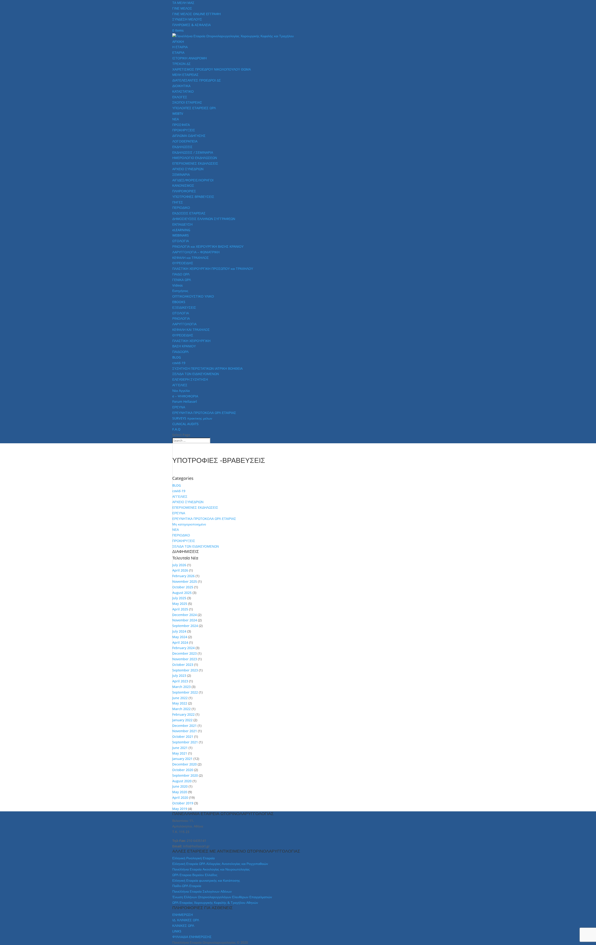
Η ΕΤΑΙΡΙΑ (180, 47)
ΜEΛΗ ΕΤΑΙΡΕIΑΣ (185, 74)
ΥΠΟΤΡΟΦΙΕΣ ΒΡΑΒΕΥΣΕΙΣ (193, 196)
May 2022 (179, 703)
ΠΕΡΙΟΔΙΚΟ (181, 207)
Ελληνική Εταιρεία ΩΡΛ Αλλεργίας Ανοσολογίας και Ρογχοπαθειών (220, 863)
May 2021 (179, 753)
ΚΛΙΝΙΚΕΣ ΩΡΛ (183, 925)
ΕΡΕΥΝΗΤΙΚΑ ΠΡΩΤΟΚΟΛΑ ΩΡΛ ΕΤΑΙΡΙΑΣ (204, 412)
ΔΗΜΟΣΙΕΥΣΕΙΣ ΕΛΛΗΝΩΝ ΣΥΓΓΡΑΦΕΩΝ (203, 219)
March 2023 (181, 686)
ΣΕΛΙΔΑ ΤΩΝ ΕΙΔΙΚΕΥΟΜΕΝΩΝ (195, 374)
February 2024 (183, 648)
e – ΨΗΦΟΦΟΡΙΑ (185, 396)
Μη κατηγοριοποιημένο (189, 524)
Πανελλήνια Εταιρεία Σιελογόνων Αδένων (202, 891)
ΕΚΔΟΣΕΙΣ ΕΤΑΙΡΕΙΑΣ (189, 213)
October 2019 (182, 803)
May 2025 (179, 603)
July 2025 (179, 598)
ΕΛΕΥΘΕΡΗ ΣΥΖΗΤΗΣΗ (190, 379)
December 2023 (184, 653)
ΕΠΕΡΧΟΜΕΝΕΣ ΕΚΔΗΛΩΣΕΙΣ (195, 163)
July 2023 (179, 675)
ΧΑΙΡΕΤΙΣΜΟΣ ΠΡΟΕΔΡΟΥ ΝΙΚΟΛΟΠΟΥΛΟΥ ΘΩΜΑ (211, 69)
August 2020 (182, 781)
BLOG (176, 357)
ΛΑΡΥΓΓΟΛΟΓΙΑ (184, 324)
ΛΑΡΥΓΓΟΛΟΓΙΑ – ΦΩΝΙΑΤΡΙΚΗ (196, 252)
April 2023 (180, 681)
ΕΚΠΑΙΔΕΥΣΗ (182, 224)
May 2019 (179, 808)
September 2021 (185, 742)
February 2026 (183, 576)
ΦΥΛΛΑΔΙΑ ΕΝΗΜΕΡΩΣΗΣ (192, 937)
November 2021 (184, 731)
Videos (177, 285)
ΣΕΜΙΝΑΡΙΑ (181, 174)
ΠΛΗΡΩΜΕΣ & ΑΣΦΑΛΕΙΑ (191, 25)
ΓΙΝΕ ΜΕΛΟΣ (182, 8)
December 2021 (184, 725)
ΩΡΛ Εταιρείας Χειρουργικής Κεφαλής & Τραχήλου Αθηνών (215, 902)
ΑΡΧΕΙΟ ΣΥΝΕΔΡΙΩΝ (187, 169)
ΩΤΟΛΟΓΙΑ (180, 241)
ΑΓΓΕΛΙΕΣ (179, 385)
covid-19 (178, 363)
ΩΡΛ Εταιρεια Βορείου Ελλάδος (194, 875)
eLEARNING (181, 230)
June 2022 (180, 698)
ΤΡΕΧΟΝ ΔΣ (181, 63)
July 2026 (179, 565)
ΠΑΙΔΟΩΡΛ (180, 351)
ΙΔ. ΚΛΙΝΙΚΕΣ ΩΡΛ (185, 920)
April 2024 (180, 642)
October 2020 (182, 770)
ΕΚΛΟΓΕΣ (179, 97)
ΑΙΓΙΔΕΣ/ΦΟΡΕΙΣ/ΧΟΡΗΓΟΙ (192, 180)
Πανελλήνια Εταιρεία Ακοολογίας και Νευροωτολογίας (211, 869)
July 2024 (179, 631)
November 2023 (184, 659)
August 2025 (182, 592)
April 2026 (180, 570)
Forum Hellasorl (184, 401)
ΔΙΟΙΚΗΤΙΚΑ (181, 86)
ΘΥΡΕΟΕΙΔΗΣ (182, 263)
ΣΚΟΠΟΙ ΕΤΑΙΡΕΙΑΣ (187, 102)
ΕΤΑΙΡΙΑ (178, 52)
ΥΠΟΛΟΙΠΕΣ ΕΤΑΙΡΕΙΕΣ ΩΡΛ (194, 108)
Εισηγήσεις (180, 290)
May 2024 (179, 637)
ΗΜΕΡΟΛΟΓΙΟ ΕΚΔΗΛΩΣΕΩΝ (194, 158)
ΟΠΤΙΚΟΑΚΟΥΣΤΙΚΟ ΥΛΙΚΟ (193, 296)
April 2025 (180, 609)
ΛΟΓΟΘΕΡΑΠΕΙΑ (184, 141)
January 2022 (182, 720)
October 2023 (182, 664)
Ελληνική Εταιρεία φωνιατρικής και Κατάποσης (206, 880)
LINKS (176, 931)
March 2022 (181, 709)
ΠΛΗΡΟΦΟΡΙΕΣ (184, 191)
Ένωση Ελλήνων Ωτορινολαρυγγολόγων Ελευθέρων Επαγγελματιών (222, 897)
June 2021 (180, 747)
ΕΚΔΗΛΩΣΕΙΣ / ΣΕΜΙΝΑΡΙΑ (192, 152)
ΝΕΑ (175, 119)
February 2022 (183, 714)
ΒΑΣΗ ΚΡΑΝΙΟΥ (184, 346)
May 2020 (179, 792)
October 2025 (182, 587)
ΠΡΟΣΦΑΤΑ (181, 124)
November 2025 (184, 581)
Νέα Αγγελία (181, 390)
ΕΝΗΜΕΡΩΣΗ (182, 914)
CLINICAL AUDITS (185, 424)
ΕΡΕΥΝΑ (178, 407)
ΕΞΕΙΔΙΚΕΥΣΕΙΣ (184, 307)
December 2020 (184, 764)
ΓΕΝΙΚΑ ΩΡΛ (181, 280)
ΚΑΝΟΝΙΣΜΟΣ (183, 185)
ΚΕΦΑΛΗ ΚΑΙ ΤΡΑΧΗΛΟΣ (191, 329)
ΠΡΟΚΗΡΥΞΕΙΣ (183, 130)
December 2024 (184, 615)
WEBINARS (180, 235)
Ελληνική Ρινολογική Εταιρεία (193, 858)
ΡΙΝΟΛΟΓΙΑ (181, 318)
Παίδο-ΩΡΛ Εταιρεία (186, 886)
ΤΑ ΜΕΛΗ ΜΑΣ (183, 2)
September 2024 (185, 625)
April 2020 (180, 797)
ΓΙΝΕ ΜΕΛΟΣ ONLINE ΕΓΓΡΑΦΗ (196, 14)
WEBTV (177, 113)
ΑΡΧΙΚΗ (178, 41)
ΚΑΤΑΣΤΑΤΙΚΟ (183, 91)
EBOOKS (178, 302)
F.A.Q (176, 429)
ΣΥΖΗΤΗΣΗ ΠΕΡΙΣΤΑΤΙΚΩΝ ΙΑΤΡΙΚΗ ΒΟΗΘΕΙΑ (207, 368)
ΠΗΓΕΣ (177, 202)
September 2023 (185, 670)
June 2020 (180, 786)
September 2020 (185, 775)
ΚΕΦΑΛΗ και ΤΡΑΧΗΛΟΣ (190, 257)
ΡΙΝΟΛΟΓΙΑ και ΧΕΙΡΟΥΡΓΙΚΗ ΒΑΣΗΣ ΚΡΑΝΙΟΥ (208, 246)
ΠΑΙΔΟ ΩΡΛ (181, 274)
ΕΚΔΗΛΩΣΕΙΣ (182, 147)
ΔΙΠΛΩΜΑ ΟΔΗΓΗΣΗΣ (189, 135)
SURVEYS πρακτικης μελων (192, 418)
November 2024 (184, 620)
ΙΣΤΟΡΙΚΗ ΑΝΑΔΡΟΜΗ (189, 58)
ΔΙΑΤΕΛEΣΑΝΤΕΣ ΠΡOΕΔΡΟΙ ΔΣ (196, 80)
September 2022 (185, 692)
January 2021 (182, 758)
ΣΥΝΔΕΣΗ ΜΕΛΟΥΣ (187, 19)
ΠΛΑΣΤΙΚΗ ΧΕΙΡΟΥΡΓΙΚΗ (191, 341)
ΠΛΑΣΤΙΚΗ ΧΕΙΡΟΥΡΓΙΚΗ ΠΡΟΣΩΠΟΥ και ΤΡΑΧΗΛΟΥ (212, 268)
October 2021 (182, 736)
